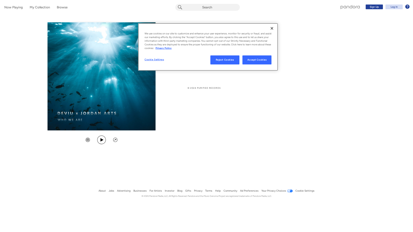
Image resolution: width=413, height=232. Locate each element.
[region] (208, 47)
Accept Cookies (257, 59)
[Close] (272, 28)
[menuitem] (387, 7)
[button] (87, 140)
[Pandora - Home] (350, 7)
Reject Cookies (225, 59)
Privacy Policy (164, 48)
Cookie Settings (154, 59)
